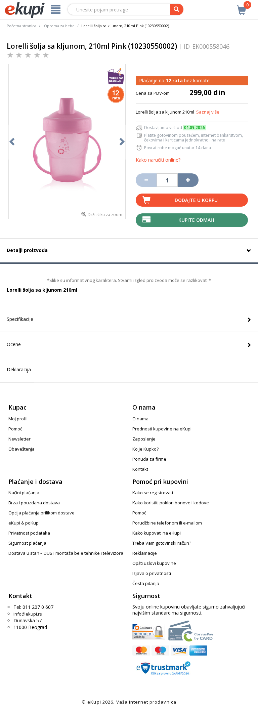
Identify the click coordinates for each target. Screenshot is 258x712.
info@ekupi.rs (27, 614)
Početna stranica (21, 25)
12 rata (174, 80)
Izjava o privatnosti (151, 573)
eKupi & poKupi (24, 523)
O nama (140, 419)
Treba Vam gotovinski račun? (161, 543)
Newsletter (19, 439)
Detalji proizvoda (27, 250)
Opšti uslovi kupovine (154, 563)
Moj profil (18, 419)
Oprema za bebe (59, 25)
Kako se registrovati (152, 493)
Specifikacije (20, 319)
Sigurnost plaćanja (27, 543)
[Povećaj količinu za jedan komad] (188, 180)
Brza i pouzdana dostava (34, 503)
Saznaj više (207, 112)
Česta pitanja (145, 583)
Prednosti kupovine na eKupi (161, 429)
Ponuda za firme (149, 459)
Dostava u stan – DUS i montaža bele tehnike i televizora (65, 553)
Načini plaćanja (23, 493)
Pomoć (15, 429)
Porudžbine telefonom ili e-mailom (167, 523)
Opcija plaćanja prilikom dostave (41, 513)
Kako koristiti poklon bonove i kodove (170, 503)
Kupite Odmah (196, 220)
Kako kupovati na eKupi (156, 533)
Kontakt (140, 469)
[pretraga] (176, 9)
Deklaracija (19, 369)
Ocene (14, 344)
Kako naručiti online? (158, 160)
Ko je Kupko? (145, 449)
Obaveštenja (21, 449)
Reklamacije (144, 553)
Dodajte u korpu (196, 200)
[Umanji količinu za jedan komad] (146, 180)
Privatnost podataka (29, 533)
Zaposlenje (144, 439)
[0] (241, 6)
